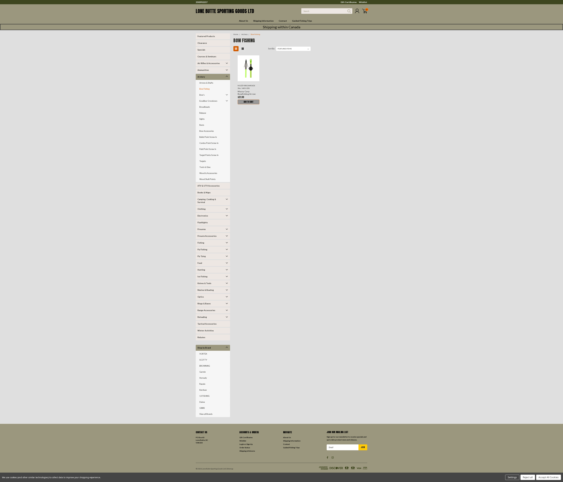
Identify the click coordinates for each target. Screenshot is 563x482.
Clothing (201, 209)
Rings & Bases (204, 303)
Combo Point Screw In (208, 143)
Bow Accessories (206, 131)
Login (241, 444)
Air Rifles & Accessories (208, 63)
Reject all (528, 477)
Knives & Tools (204, 283)
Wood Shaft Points (207, 179)
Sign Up (249, 444)
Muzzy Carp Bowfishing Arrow (247, 92)
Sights (202, 119)
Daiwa (202, 402)
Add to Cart (248, 101)
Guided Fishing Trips (302, 21)
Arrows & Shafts (206, 83)
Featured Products (206, 36)
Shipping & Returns (247, 451)
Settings (512, 477)
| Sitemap (229, 469)
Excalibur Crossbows (208, 101)
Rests (201, 125)
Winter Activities (205, 330)
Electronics (202, 216)
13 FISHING (204, 396)
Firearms (201, 229)
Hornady (203, 378)
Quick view (248, 68)
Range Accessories (206, 310)
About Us (243, 21)
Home (235, 34)
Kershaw (203, 390)
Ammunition (203, 70)
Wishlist (363, 2)
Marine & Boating (205, 290)
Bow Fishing (204, 89)
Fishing (200, 243)
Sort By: (271, 48)
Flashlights (202, 222)
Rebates (201, 337)
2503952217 (201, 2)
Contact (283, 21)
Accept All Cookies (549, 477)
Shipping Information (263, 21)
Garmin (202, 372)
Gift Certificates (349, 2)
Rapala (202, 384)
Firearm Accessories (207, 236)
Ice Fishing (202, 276)
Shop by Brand (204, 348)
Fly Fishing (202, 249)
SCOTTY (203, 360)
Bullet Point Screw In (208, 137)
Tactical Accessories (207, 324)
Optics (200, 297)
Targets (202, 161)
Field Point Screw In (207, 149)
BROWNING (204, 366)
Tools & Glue (204, 167)
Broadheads (204, 107)
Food (199, 263)
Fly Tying (201, 256)
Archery (201, 77)
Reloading (202, 317)
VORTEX (203, 354)
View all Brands (205, 414)
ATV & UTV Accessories (208, 186)
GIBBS (202, 408)
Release (202, 113)
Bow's (202, 95)
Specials (201, 50)
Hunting (201, 270)
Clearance (202, 43)
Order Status (244, 447)
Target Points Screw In (208, 155)
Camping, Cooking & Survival (206, 200)
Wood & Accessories (208, 173)
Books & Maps (204, 192)
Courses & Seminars (206, 56)
